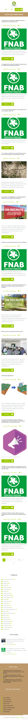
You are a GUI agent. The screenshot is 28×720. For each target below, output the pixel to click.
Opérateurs (6, 619)
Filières (5, 603)
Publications (6, 623)
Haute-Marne (6, 607)
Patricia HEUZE (13, 644)
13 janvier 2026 (6, 380)
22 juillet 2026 (5, 115)
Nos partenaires (7, 700)
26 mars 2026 (6, 291)
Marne (4, 611)
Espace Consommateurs (9, 708)
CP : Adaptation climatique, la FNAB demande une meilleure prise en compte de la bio (13, 21)
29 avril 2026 (5, 246)
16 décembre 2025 (6, 426)
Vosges (5, 629)
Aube (4, 585)
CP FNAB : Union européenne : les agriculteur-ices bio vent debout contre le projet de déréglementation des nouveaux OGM (14, 468)
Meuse (4, 615)
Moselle (5, 617)
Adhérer (18, 9)
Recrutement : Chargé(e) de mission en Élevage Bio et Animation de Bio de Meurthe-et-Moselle (13, 197)
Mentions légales (7, 710)
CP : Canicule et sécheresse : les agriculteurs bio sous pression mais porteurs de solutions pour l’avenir (13, 154)
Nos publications (7, 702)
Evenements (6, 601)
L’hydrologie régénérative (7, 376)
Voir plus (6, 58)
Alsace (4, 581)
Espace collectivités (8, 706)
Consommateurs (7, 597)
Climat (4, 591)
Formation (5, 605)
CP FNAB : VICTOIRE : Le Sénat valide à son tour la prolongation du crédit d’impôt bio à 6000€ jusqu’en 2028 (13, 514)
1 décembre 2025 (6, 519)
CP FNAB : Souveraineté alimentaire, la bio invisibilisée (13, 242)
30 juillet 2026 (6, 26)
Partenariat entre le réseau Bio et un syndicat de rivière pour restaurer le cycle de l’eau (15, 641)
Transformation (7, 627)
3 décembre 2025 (6, 473)
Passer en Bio (6, 704)
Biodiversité (6, 587)
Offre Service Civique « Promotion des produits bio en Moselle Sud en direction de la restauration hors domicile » (13, 286)
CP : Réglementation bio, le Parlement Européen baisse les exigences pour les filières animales (14, 64)
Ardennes (5, 583)
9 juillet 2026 (5, 158)
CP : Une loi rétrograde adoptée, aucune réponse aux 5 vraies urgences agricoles (13, 110)
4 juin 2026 (5, 202)
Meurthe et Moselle (8, 613)
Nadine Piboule (13, 26)
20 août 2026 (5, 644)
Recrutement (6, 712)
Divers (4, 599)
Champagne (6, 589)
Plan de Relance (7, 621)
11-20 (19, 560)
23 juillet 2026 (5, 69)
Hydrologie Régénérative (9, 609)
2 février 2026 (5, 335)
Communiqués (6, 595)
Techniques (6, 625)
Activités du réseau (8, 579)
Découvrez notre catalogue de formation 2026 (12, 331)
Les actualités (6, 698)
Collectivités (6, 593)
